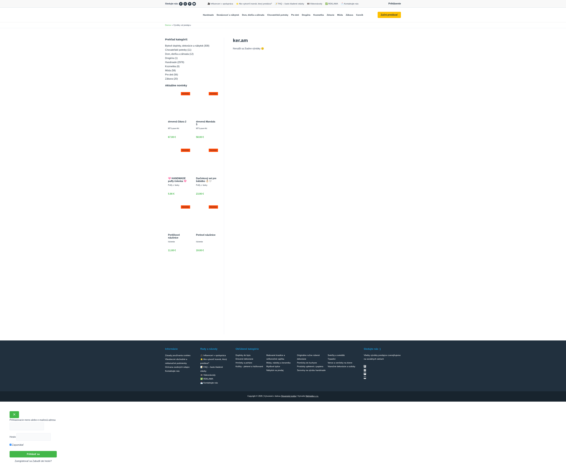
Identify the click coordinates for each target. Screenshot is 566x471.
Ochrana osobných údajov (177, 367)
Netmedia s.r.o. (312, 396)
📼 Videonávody (314, 4)
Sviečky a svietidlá (336, 355)
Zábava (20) (171, 78)
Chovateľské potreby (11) (178, 50)
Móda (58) (170, 70)
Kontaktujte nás (172, 371)
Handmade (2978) (174, 62)
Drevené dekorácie (244, 359)
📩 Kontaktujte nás (349, 4)
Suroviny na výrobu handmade (311, 370)
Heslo (13, 437)
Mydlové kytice (273, 366)
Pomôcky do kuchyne (307, 363)
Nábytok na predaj (274, 370)
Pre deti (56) (171, 74)
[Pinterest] (189, 4)
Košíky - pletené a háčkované (249, 366)
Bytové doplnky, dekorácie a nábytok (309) (187, 45)
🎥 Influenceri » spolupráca (220, 4)
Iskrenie (171, 242)
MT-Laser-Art (173, 128)
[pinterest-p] (365, 374)
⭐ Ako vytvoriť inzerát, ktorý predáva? (254, 4)
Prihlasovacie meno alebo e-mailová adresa (33, 420)
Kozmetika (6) (172, 66)
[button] (389, 15)
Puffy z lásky (173, 185)
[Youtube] (194, 4)
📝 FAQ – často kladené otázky (289, 4)
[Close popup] (14, 414)
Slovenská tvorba (288, 396)
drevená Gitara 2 (177, 121)
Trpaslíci (331, 359)
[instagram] (365, 370)
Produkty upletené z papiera (310, 366)
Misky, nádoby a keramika (278, 363)
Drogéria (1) (171, 58)
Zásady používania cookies (177, 355)
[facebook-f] (365, 366)
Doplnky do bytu (243, 355)
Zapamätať (17, 445)
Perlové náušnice (205, 235)
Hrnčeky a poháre (244, 363)
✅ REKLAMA (331, 4)
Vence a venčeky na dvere (340, 363)
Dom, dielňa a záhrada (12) (179, 54)
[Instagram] (185, 4)
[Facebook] (181, 4)
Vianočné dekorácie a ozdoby (341, 366)
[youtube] (365, 377)
